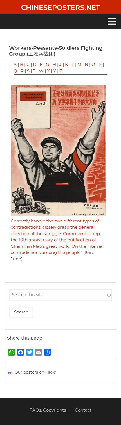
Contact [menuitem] (83, 410)
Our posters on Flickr (35, 372)
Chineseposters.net (60, 7)
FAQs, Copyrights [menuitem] (48, 410)
